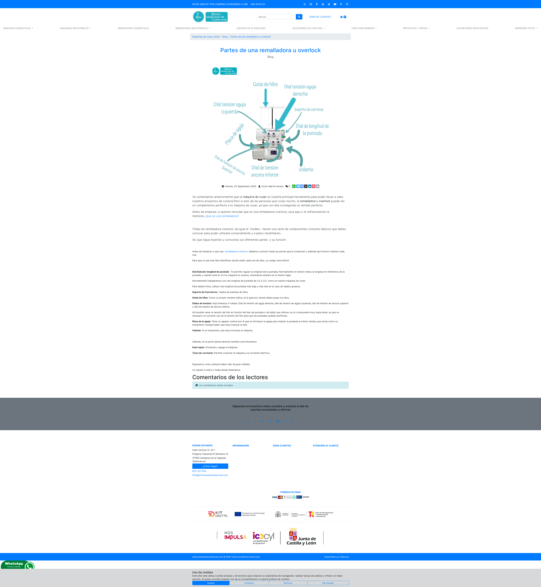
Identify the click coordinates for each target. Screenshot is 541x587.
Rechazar (288, 583)
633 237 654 (199, 471)
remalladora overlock (236, 251)
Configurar (249, 583)
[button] (18, 28)
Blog (225, 36)
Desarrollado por (336, 557)
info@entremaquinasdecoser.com (210, 475)
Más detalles (258, 4)
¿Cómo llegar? (210, 466)
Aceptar (211, 583)
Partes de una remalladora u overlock (251, 36)
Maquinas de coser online (206, 36)
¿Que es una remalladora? (222, 216)
